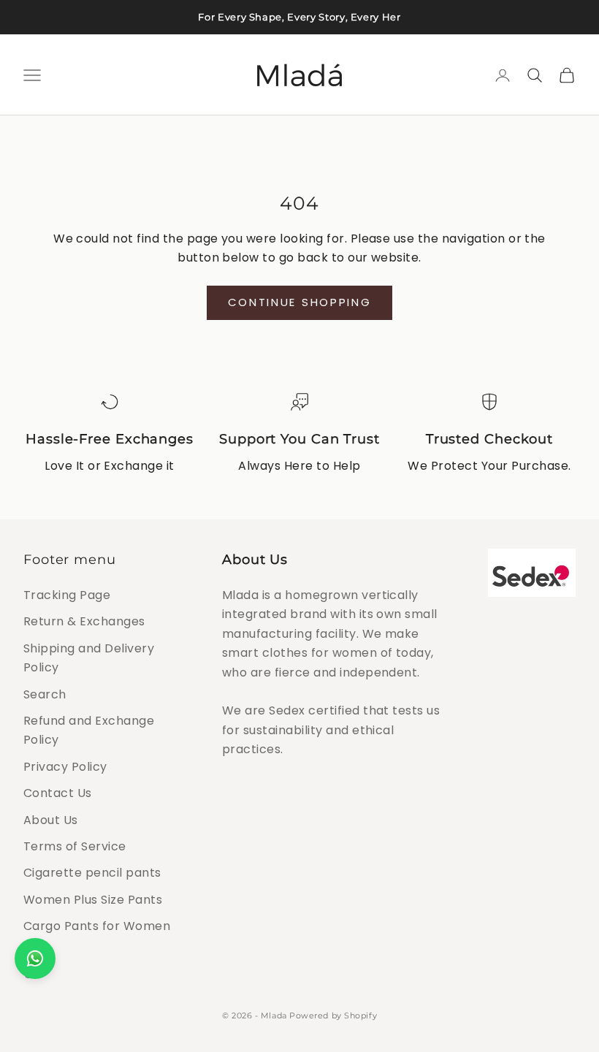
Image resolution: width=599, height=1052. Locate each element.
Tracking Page (66, 595)
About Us (50, 820)
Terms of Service (74, 846)
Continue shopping (300, 302)
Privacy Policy (65, 766)
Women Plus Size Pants (92, 899)
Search (44, 694)
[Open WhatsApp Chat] (35, 958)
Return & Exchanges (84, 621)
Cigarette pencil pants (92, 872)
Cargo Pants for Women (96, 926)
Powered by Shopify (333, 1015)
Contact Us (57, 793)
